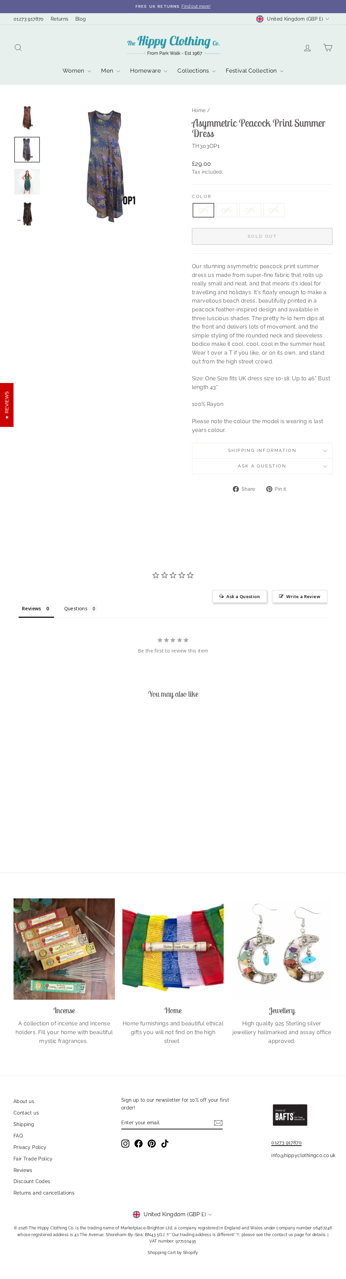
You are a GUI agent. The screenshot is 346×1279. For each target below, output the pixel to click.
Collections (194, 70)
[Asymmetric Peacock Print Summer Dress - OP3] (55, 832)
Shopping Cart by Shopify (173, 1252)
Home (199, 110)
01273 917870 (29, 19)
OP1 (203, 210)
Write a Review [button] (303, 596)
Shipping (24, 1124)
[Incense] (64, 949)
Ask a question (262, 465)
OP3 (250, 210)
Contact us (26, 1113)
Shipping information (262, 450)
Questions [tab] (76, 608)
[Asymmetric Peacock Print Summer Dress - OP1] (37, 832)
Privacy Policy (30, 1147)
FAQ (18, 1136)
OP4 (274, 210)
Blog (80, 19)
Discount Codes (32, 1181)
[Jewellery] (281, 949)
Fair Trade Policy (33, 1158)
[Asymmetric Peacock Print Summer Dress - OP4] (64, 832)
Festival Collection (252, 70)
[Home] (173, 949)
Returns (60, 19)
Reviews (23, 1170)
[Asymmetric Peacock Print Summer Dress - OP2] (46, 832)
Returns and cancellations (44, 1193)
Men (108, 70)
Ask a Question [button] (243, 596)
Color (202, 196)
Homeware (146, 70)
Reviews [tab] (31, 608)
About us (24, 1101)
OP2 (226, 210)
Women (74, 70)
